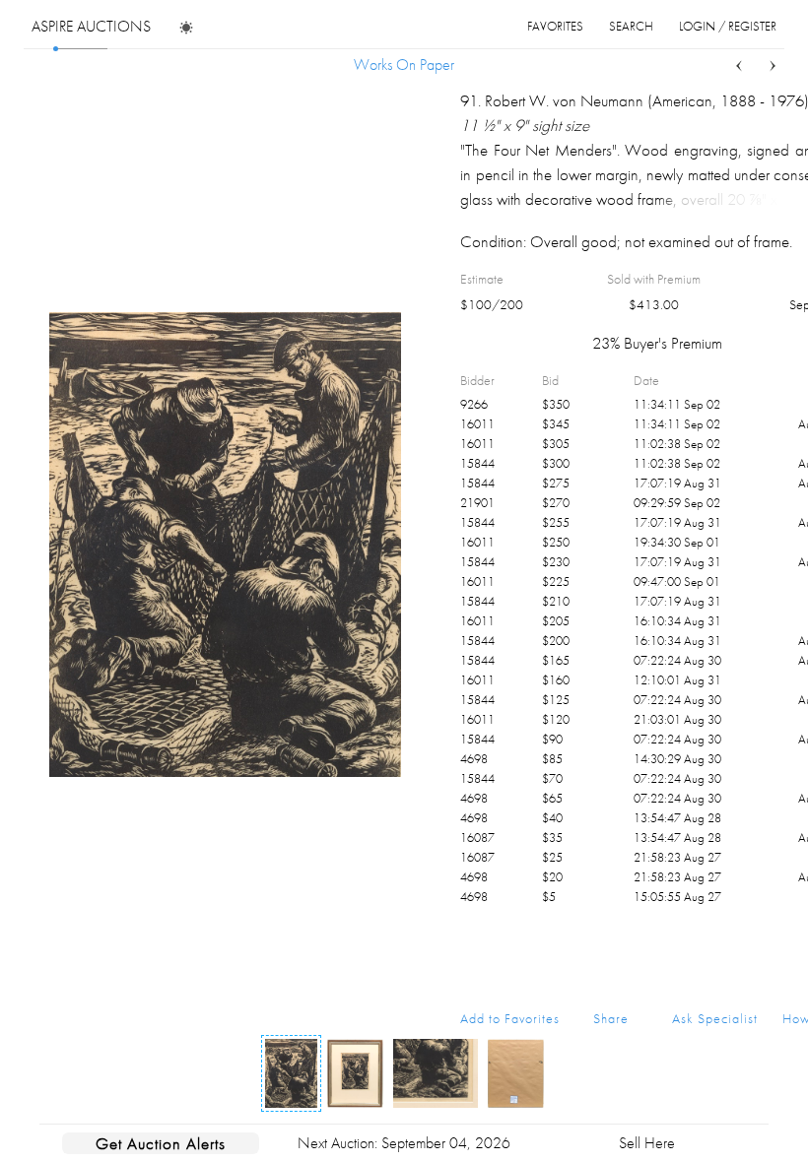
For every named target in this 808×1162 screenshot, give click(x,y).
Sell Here (647, 1142)
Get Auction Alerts (161, 1143)
